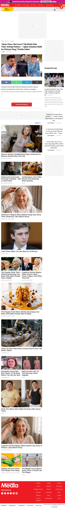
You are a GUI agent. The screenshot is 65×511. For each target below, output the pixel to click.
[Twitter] (59, 8)
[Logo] (5, 5)
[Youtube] (14, 493)
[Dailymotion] (55, 10)
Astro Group (55, 506)
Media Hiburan (5, 41)
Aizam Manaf (50, 122)
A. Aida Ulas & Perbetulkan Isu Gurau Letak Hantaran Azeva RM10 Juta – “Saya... (54, 131)
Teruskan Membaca (22, 104)
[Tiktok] (11, 493)
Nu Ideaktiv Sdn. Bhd (56, 504)
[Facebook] (55, 8)
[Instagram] (57, 8)
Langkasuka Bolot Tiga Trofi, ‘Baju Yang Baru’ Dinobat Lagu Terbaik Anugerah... (54, 91)
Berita (12, 41)
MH (3, 51)
